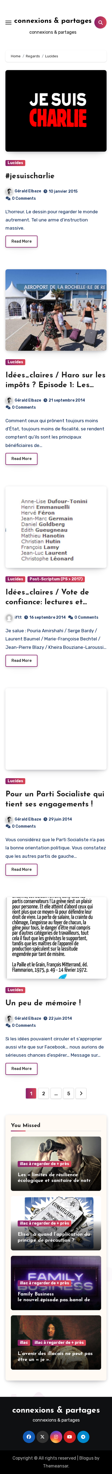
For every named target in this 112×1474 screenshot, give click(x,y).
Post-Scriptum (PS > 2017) (56, 579)
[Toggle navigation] (8, 22)
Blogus (86, 1458)
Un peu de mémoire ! (43, 1003)
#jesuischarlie (30, 176)
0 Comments (24, 198)
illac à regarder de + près (44, 1164)
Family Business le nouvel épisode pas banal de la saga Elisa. (54, 1300)
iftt (18, 617)
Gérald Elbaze (28, 191)
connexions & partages (53, 21)
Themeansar (55, 1466)
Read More (21, 241)
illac (24, 1342)
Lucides (15, 163)
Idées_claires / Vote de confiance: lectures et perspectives (47, 602)
